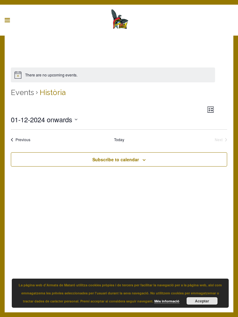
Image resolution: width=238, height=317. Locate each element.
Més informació (166, 301)
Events (22, 92)
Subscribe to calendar (115, 159)
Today (119, 139)
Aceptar (202, 301)
